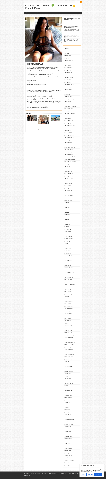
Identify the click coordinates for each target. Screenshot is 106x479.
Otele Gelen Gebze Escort (69, 364)
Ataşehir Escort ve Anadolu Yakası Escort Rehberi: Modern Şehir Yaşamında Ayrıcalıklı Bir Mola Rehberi (71, 40)
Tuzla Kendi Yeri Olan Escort (69, 419)
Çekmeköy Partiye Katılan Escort (70, 159)
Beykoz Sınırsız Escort (68, 89)
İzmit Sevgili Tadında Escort (69, 272)
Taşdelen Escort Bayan (68, 390)
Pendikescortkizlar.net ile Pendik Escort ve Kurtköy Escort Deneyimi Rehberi (31, 123)
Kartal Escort (67, 296)
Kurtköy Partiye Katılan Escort (69, 351)
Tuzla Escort (67, 404)
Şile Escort (66, 385)
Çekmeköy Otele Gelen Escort (69, 157)
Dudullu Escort (67, 193)
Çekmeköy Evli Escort (68, 130)
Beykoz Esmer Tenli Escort (69, 77)
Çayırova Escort (67, 103)
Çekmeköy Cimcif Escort (68, 108)
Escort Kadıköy (67, 214)
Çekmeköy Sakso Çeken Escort (69, 164)
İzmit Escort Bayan (68, 258)
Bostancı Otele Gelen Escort (69, 99)
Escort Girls (67, 210)
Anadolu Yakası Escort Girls (69, 60)
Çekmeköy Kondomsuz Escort (69, 137)
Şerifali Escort (67, 376)
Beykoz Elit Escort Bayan (68, 72)
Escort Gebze (67, 209)
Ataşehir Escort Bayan (68, 63)
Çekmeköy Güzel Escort (68, 132)
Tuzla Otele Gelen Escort (69, 424)
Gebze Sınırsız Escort (68, 243)
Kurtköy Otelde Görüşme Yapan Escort (71, 347)
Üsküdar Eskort (67, 465)
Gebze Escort (67, 226)
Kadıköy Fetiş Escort (68, 289)
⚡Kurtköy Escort (46, 12)
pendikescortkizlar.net (60, 473)
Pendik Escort (67, 368)
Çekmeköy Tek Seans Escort (69, 180)
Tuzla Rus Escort (67, 429)
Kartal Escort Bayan (68, 298)
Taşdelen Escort (67, 388)
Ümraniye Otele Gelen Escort (69, 460)
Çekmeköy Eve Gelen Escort (69, 127)
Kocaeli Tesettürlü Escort (69, 315)
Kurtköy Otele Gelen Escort (69, 349)
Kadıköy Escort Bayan (68, 282)
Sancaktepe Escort (68, 373)
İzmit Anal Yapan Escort (68, 255)
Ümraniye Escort (67, 453)
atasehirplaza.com (32, 473)
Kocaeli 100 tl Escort (68, 303)
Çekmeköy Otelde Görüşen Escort (70, 154)
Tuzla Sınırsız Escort (68, 434)
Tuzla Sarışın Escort (68, 433)
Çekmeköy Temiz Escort (68, 181)
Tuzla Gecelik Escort (68, 414)
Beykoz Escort (67, 74)
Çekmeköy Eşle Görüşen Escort (69, 123)
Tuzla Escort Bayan (68, 405)
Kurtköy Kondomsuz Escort (69, 340)
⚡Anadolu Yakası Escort (38, 12)
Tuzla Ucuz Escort (67, 443)
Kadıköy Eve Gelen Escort (69, 287)
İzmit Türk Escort (67, 275)
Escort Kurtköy (67, 219)
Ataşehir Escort (67, 62)
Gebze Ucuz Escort (68, 248)
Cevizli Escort (67, 192)
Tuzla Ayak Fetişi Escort (68, 397)
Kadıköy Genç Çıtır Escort (69, 291)
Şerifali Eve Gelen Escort (68, 381)
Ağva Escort (67, 53)
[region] (92, 470)
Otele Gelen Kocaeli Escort (69, 366)
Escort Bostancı (67, 205)
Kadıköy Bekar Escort (68, 279)
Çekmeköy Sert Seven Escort (69, 173)
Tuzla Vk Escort (67, 446)
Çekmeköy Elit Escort (68, 118)
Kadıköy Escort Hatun (68, 286)
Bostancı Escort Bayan (68, 96)
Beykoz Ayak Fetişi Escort (69, 67)
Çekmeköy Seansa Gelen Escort (70, 168)
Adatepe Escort (67, 51)
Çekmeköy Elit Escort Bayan (69, 120)
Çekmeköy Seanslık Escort (69, 169)
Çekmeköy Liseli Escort (68, 142)
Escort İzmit (67, 212)
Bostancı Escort (67, 94)
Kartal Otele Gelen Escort (69, 301)
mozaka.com (26, 473)
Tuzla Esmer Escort (68, 409)
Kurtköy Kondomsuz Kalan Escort (70, 342)
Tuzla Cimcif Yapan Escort (69, 400)
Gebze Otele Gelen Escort (69, 238)
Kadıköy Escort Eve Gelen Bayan (70, 284)
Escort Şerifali (67, 221)
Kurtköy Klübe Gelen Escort (69, 339)
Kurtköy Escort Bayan (68, 332)
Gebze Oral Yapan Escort (69, 234)
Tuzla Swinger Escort (68, 436)
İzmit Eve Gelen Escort (68, 260)
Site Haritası (26, 477)
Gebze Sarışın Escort (68, 241)
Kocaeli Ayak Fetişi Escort (69, 308)
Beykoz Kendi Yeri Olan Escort (69, 84)
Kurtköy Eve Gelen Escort (69, 337)
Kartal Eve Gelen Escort (68, 299)
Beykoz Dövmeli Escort (68, 70)
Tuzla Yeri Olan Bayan (68, 448)
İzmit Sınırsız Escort (68, 274)
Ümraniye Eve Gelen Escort (69, 458)
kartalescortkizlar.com (52, 473)
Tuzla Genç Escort (68, 416)
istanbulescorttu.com (68, 473)
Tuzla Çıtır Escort (67, 402)
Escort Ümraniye (67, 224)
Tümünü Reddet (90, 474)
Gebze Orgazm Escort (68, 236)
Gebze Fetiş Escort (68, 231)
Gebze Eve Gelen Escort (68, 229)
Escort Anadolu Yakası (68, 200)
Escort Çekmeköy (67, 207)
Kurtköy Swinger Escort (68, 359)
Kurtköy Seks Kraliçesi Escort (69, 356)
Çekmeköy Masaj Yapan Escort (69, 144)
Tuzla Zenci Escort (68, 450)
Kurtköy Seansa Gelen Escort (69, 354)
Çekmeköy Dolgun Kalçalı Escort (70, 113)
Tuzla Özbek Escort (68, 426)
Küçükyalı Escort (67, 323)
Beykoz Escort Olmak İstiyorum (70, 75)
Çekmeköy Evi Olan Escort (69, 128)
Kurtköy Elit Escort (68, 327)
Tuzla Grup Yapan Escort (69, 417)
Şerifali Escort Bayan (68, 378)
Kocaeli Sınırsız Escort (68, 313)
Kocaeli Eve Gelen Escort (69, 311)
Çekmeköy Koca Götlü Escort (69, 135)
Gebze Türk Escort (68, 246)
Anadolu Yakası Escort (68, 55)
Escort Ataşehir (67, 202)
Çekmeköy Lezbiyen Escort (69, 140)
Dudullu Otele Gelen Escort (69, 197)
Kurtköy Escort (67, 328)
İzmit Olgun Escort (68, 265)
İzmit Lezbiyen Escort (68, 263)
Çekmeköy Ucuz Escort (68, 185)
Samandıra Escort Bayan (69, 371)
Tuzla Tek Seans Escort (68, 438)
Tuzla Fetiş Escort (67, 412)
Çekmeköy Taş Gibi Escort (69, 178)
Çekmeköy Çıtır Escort (68, 111)
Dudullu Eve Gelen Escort (69, 195)
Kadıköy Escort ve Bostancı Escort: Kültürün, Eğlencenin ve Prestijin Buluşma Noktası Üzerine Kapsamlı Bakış (71, 36)
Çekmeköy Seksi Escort (68, 171)
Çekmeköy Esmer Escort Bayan (70, 125)
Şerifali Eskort (67, 380)
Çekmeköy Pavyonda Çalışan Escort (70, 161)
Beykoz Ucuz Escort (68, 91)
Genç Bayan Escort (68, 253)
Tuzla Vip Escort (67, 445)
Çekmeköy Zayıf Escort (68, 190)
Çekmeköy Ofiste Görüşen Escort (70, 147)
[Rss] (74, 2)
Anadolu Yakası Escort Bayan (69, 58)
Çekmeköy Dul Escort (68, 115)
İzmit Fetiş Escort (67, 262)
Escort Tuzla (67, 222)
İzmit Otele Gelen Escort (68, 267)
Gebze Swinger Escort (68, 245)
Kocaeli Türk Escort (68, 318)
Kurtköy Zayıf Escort (68, 361)
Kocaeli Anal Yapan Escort (69, 306)
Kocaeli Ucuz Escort (68, 320)
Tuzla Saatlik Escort (68, 431)
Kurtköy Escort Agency (68, 330)
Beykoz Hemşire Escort (68, 82)
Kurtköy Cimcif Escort (68, 325)
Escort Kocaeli (67, 217)
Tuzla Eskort (67, 407)
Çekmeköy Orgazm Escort (69, 152)
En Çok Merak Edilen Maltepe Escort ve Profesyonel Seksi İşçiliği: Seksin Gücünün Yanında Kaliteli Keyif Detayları (72, 30)
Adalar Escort (67, 48)
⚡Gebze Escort (30, 12)
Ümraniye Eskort (67, 457)
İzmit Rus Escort (67, 270)
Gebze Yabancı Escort (68, 250)
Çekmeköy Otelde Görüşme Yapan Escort (71, 156)
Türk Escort (66, 393)
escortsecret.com (38, 473)
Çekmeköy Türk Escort (68, 183)
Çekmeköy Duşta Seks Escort (69, 116)
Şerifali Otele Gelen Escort (69, 383)
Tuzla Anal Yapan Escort (68, 395)
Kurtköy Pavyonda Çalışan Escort (70, 352)
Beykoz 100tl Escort (68, 65)
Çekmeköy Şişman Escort (69, 176)
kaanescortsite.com (75, 473)
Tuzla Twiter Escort (68, 441)
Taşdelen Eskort (67, 392)
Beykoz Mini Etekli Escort (69, 87)
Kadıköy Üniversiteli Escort (69, 294)
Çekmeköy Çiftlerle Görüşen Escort (70, 106)
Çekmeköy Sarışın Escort (69, 166)
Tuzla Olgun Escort (68, 421)
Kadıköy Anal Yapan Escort (69, 277)
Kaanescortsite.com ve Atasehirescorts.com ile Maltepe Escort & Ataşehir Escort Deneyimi (43, 127)
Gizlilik (51, 12)
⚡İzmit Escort (26, 13)
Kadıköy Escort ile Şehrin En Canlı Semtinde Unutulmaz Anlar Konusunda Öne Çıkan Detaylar (55, 123)
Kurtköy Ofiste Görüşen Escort (69, 344)
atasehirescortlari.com (45, 473)
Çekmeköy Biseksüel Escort (69, 104)
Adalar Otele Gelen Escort (69, 50)
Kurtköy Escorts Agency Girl (69, 335)
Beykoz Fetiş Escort (68, 79)
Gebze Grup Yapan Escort (69, 233)
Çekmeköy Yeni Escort (68, 188)
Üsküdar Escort (67, 462)
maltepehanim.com (27, 475)
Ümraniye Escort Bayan (68, 455)
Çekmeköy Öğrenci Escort (69, 149)
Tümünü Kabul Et (98, 474)
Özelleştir (83, 474)
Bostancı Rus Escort (68, 101)
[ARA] (81, 2)
